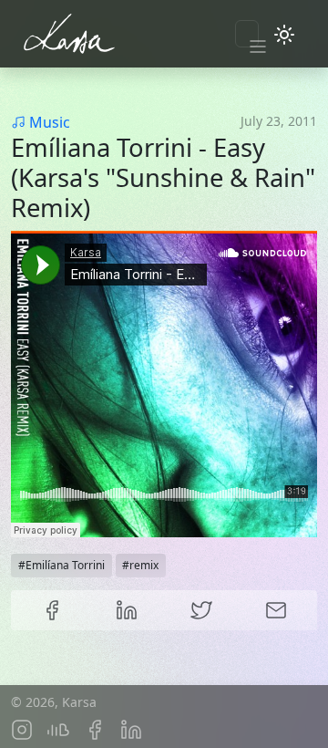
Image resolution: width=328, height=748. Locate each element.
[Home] (109, 33)
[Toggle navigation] (247, 33)
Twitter (201, 610)
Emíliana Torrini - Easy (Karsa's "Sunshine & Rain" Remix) (163, 177)
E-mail (276, 610)
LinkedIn (126, 610)
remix (144, 565)
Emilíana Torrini (65, 565)
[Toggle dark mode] (284, 33)
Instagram (22, 730)
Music (49, 122)
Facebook (52, 610)
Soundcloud (58, 730)
